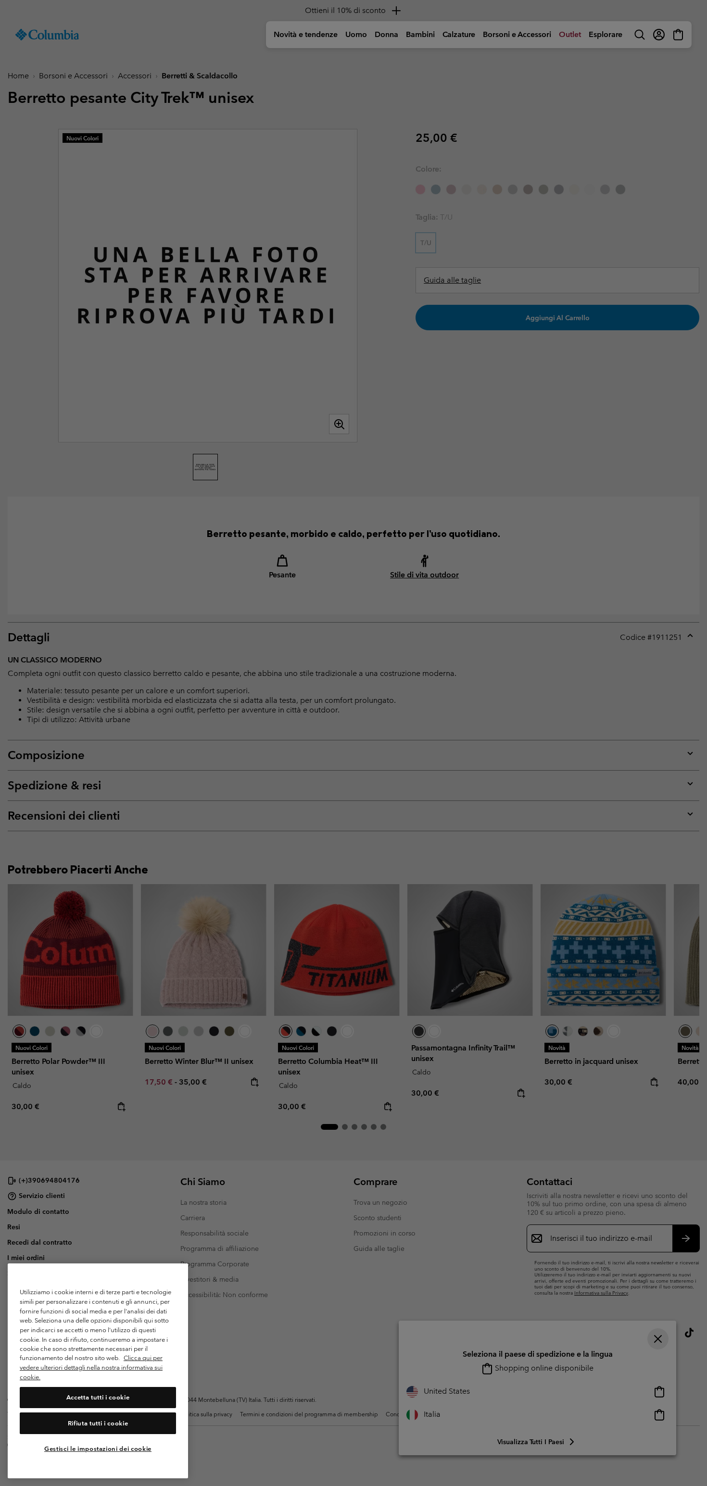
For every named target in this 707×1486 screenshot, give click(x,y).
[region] (98, 1370)
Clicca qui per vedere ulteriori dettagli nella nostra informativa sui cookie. (91, 1367)
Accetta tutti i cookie (97, 1397)
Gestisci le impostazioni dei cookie (98, 1449)
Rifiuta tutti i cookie (98, 1423)
